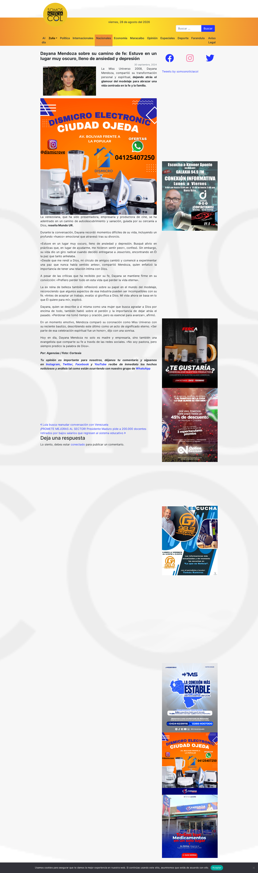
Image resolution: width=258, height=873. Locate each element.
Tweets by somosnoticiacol (180, 71)
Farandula (198, 38)
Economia (120, 38)
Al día (44, 40)
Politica (65, 38)
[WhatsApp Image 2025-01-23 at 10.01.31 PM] (190, 353)
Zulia (52, 38)
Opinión (152, 38)
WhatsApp (143, 368)
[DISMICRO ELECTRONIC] (98, 156)
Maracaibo (137, 38)
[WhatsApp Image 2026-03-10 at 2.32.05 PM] (190, 697)
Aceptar (216, 867)
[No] (253, 867)
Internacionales (83, 38)
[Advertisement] (98, 397)
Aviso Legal (212, 40)
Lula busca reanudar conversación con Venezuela (75, 424)
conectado (78, 444)
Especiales (167, 38)
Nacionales (103, 38)
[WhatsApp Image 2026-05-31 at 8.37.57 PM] (190, 424)
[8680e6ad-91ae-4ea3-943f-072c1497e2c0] (190, 540)
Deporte (183, 38)
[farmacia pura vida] (190, 822)
